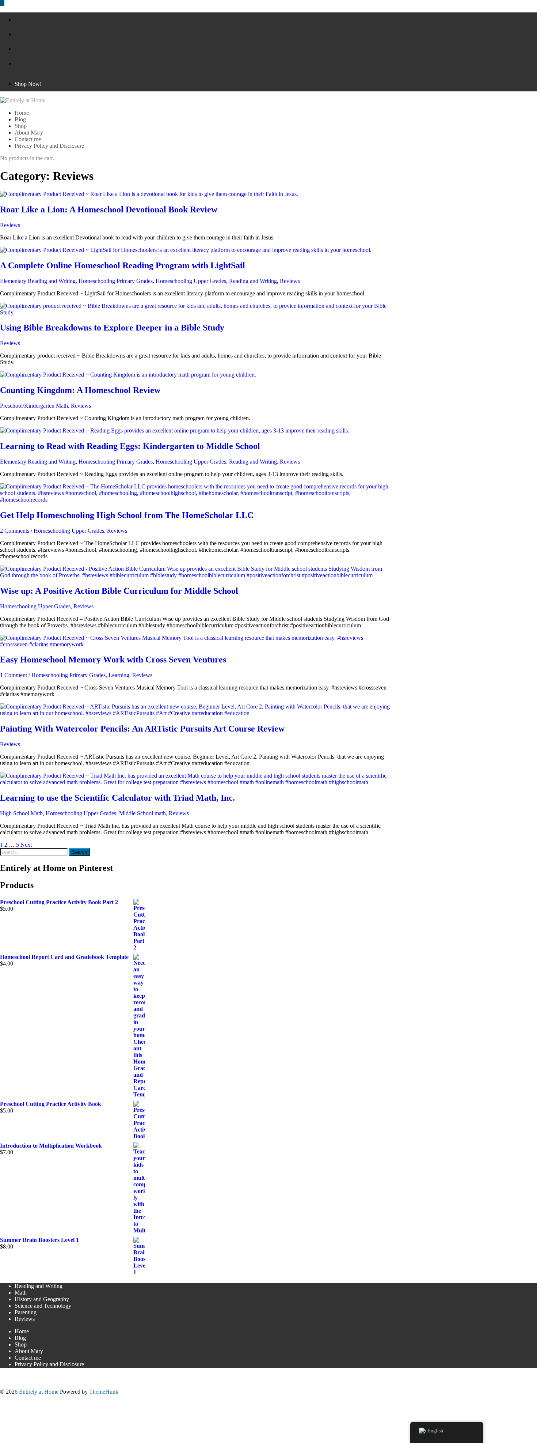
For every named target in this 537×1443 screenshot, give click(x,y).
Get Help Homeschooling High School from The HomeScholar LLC (127, 515)
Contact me (28, 1358)
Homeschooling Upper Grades (191, 281)
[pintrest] (17, 34)
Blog (20, 1338)
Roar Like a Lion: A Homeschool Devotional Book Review (108, 209)
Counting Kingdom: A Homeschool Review (80, 390)
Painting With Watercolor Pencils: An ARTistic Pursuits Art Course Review (142, 728)
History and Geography (42, 1299)
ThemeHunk (103, 1392)
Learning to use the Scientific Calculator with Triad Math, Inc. (117, 797)
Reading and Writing (253, 281)
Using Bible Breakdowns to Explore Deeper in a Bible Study (112, 327)
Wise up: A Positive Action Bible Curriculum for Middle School (119, 591)
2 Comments (14, 531)
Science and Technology (43, 1306)
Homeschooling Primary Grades (116, 281)
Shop (21, 1344)
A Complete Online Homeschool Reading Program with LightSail (122, 265)
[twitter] (17, 49)
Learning (118, 675)
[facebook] (17, 19)
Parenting (26, 1312)
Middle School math (142, 813)
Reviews (10, 225)
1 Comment (13, 675)
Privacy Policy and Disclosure (49, 1364)
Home (22, 1331)
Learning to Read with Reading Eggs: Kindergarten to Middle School (130, 446)
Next (26, 845)
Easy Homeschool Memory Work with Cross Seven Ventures (113, 659)
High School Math (21, 813)
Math (21, 1292)
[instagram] (17, 63)
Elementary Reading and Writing (38, 281)
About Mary (29, 1351)
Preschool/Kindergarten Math (34, 406)
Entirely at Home (38, 1392)
